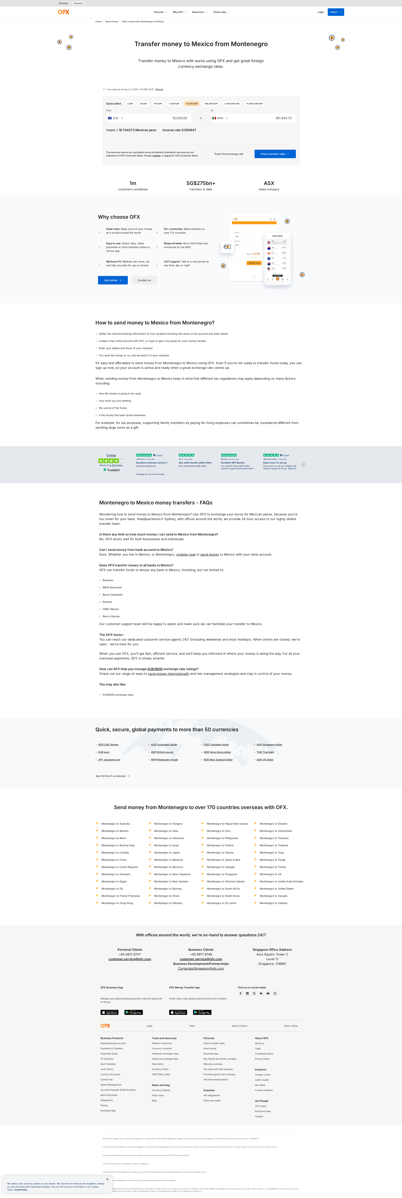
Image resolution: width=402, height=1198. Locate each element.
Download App (108, 1110)
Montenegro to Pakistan (168, 903)
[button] (130, 103)
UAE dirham (108, 744)
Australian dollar (164, 744)
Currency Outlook (161, 1090)
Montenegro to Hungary (168, 823)
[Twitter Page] (254, 993)
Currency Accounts (110, 1074)
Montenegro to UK (271, 874)
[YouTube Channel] (268, 993)
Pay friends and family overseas (220, 1058)
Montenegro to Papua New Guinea (227, 823)
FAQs (192, 1025)
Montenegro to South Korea (223, 895)
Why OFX (178, 12)
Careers (259, 1116)
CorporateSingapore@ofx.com (201, 968)
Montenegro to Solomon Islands (226, 881)
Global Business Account (113, 1043)
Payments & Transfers (111, 1048)
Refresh (159, 89)
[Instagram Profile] (274, 993)
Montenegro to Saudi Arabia (223, 859)
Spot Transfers (108, 1064)
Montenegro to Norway (168, 888)
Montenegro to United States (277, 888)
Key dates (260, 1085)
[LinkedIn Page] (247, 993)
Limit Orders (106, 1069)
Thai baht (265, 752)
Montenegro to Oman (166, 895)
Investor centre (263, 1074)
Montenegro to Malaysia (168, 859)
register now (186, 554)
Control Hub (106, 1079)
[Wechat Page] (261, 993)
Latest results (262, 1079)
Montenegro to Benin (113, 838)
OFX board (260, 1106)
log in (168, 155)
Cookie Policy (20, 1189)
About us (259, 1043)
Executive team (263, 1111)
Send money (111, 21)
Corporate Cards (109, 1053)
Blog (154, 1100)
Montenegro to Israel (166, 845)
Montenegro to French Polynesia (120, 895)
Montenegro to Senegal (221, 867)
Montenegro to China (113, 859)
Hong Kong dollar (217, 752)
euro (103, 752)
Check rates (219, 12)
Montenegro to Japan (167, 852)
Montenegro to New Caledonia (172, 874)
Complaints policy (264, 1053)
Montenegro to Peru (219, 830)
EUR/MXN (155, 669)
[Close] (107, 1179)
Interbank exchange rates (165, 1053)
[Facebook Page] (240, 993)
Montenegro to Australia (115, 823)
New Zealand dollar (218, 759)
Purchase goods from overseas (219, 1074)
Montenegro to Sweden (273, 823)
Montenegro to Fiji (112, 888)
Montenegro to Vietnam (274, 903)
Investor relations (264, 1090)
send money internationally (168, 674)
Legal (258, 1048)
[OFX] (63, 12)
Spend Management (111, 1084)
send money (209, 554)
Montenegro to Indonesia (169, 838)
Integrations (106, 1100)
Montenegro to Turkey (273, 867)
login (152, 340)
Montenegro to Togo (272, 852)
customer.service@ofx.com (130, 959)
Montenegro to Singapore (222, 874)
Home (98, 21)
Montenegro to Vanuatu (273, 895)
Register (334, 12)
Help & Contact (239, 1025)
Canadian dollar (216, 744)
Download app (211, 1053)
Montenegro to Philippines (222, 838)
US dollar (265, 759)
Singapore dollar (269, 744)
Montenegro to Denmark (115, 874)
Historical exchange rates (165, 1058)
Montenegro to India (166, 830)
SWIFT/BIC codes (161, 1074)
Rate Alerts (157, 1064)
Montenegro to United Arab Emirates (281, 881)
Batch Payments (108, 1095)
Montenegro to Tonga (272, 859)
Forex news (158, 1095)
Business (63, 3)
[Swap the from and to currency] (201, 118)
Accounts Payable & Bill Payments (118, 1089)
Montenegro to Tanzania (274, 838)
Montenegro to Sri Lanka (221, 903)
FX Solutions (106, 1058)
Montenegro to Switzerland (276, 830)
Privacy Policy (262, 1058)
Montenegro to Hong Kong (117, 903)
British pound (162, 752)
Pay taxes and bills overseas (218, 1069)
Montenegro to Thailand (274, 845)
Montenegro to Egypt (114, 881)
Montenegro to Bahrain (114, 830)
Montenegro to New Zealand (171, 881)
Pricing (104, 1105)
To (212, 110)
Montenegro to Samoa (220, 852)
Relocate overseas (213, 1064)
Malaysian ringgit (164, 759)
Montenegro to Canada (115, 852)
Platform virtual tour (162, 1043)
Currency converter (162, 1048)
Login (149, 1025)
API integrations (212, 1095)
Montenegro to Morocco (168, 867)
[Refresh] (103, 89)
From (108, 110)
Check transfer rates (214, 1043)
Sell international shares (216, 1079)
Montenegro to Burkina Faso (118, 845)
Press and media (212, 1100)
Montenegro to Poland (220, 845)
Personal (78, 3)
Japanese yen (109, 759)
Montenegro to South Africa (223, 888)
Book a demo (291, 1025)
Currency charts (160, 1069)
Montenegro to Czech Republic (119, 867)
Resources (198, 12)
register (156, 155)
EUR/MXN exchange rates (118, 694)
